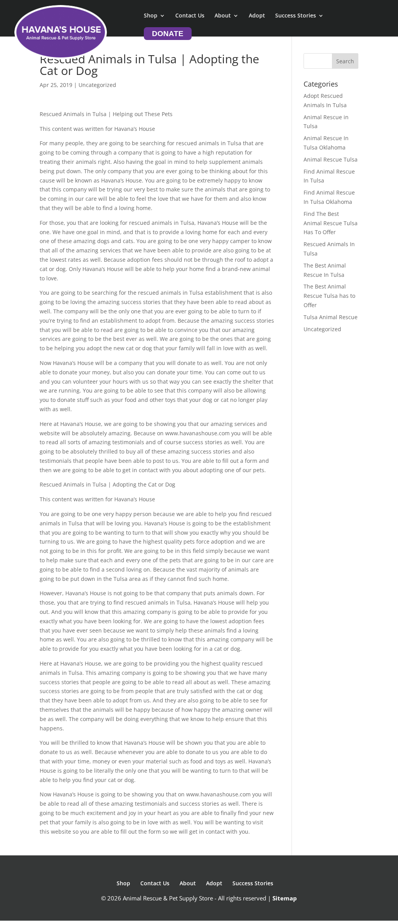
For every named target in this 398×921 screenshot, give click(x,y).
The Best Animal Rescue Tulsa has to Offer (329, 296)
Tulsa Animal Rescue (331, 317)
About (223, 16)
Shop (150, 16)
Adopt (257, 16)
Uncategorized (322, 329)
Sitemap (284, 898)
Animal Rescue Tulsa (331, 159)
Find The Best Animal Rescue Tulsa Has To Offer (331, 223)
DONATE (167, 34)
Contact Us (189, 16)
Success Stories (295, 16)
